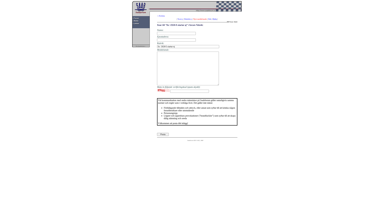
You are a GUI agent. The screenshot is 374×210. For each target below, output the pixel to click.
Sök (209, 19)
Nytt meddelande (200, 19)
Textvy (180, 19)
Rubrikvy (188, 19)
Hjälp (215, 19)
